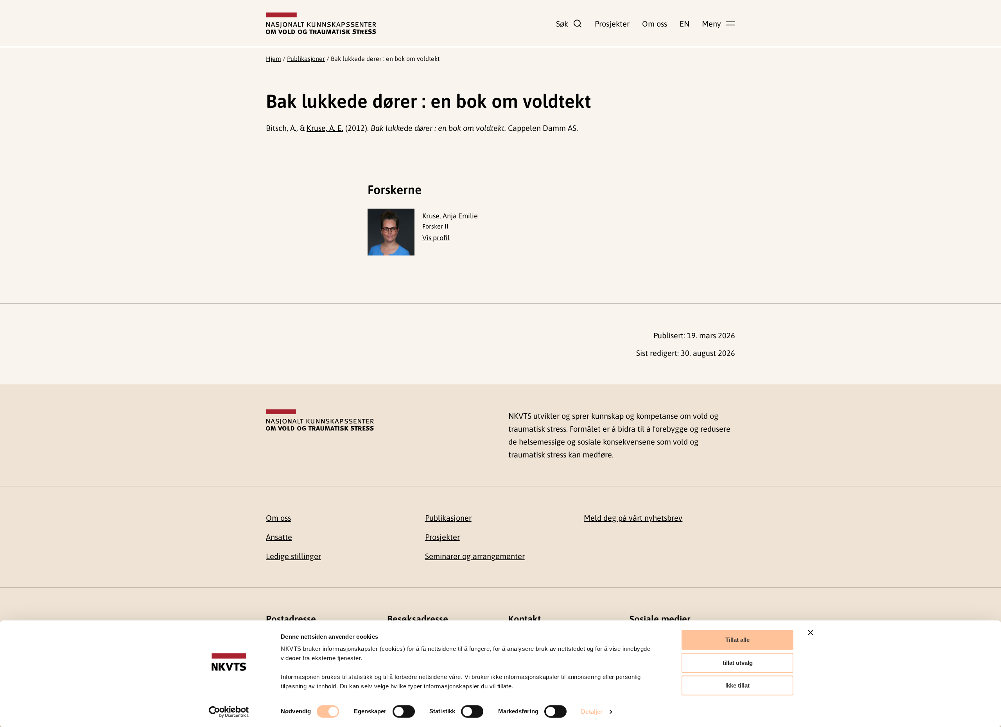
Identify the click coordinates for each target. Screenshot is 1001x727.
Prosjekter (612, 23)
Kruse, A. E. (325, 127)
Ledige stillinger (293, 556)
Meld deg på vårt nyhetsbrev (633, 517)
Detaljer (592, 711)
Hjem (273, 58)
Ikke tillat (737, 685)
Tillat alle (737, 639)
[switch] (404, 711)
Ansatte (279, 536)
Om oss (654, 23)
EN (684, 23)
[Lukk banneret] (810, 632)
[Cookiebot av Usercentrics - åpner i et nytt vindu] (229, 712)
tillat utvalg (738, 662)
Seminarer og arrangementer (475, 556)
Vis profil (436, 238)
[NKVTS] (321, 23)
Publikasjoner (306, 58)
